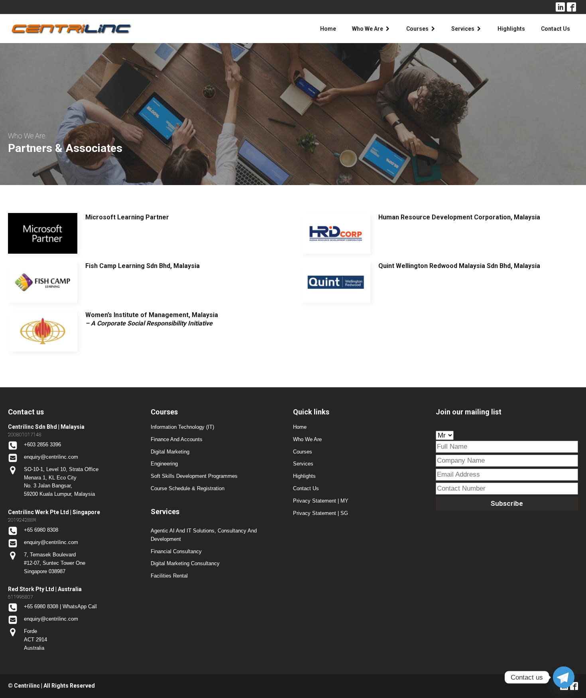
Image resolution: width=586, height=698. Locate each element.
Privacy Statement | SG (320, 513)
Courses (417, 29)
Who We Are (367, 29)
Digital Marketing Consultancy (185, 563)
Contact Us (555, 29)
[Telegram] (563, 677)
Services (462, 29)
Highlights (511, 29)
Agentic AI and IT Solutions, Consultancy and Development (204, 535)
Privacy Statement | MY (320, 501)
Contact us (306, 488)
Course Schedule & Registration (187, 488)
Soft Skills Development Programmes (194, 476)
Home (328, 29)
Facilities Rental (169, 576)
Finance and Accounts (177, 439)
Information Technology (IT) (182, 427)
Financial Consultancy (176, 551)
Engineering (164, 464)
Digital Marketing (170, 452)
